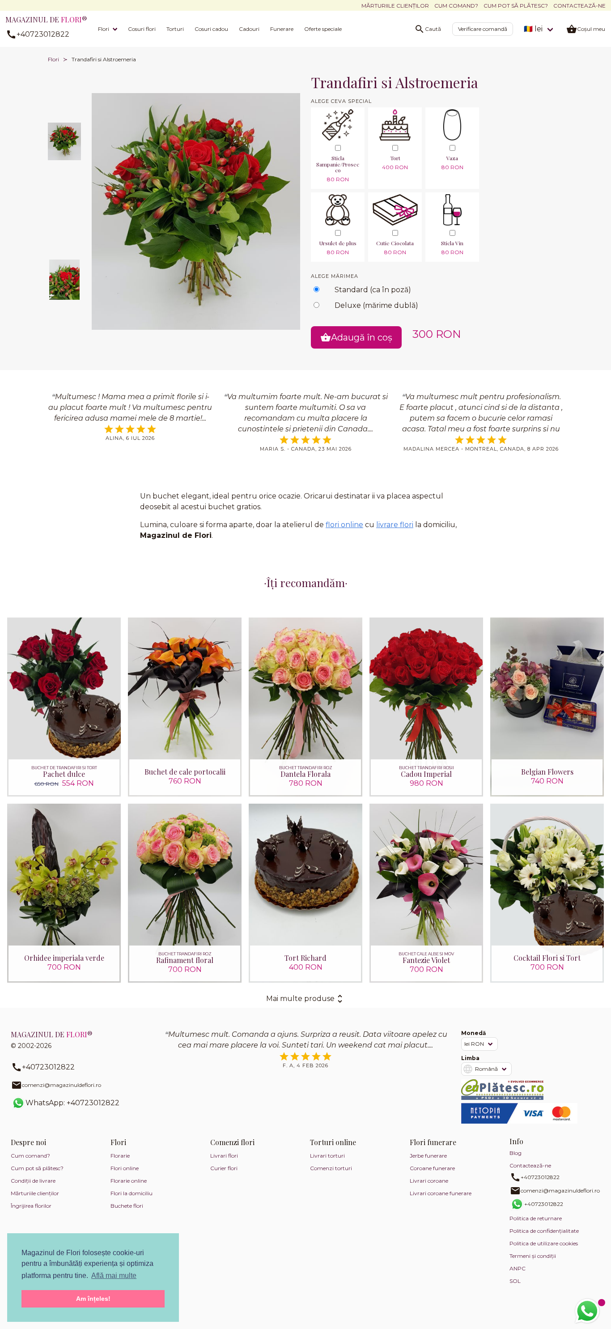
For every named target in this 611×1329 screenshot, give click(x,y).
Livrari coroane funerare (440, 1193)
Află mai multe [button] (113, 1275)
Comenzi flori (232, 1142)
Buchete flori (126, 1205)
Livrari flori (224, 1155)
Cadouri (249, 29)
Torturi (175, 29)
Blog (515, 1153)
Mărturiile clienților (395, 5)
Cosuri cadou (211, 29)
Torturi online (333, 1142)
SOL (515, 1281)
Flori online (124, 1168)
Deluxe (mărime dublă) (376, 305)
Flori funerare (433, 1142)
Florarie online (128, 1180)
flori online (344, 524)
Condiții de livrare (33, 1180)
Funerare (281, 29)
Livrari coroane (429, 1180)
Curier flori (224, 1168)
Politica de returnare (535, 1218)
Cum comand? (456, 5)
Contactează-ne (579, 5)
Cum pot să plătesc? (516, 5)
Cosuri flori (142, 29)
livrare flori (394, 524)
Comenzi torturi (331, 1168)
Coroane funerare (432, 1168)
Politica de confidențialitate (544, 1230)
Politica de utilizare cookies (543, 1243)
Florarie (120, 1155)
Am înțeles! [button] (93, 1298)
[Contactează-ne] (587, 1311)
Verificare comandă (482, 29)
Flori (103, 29)
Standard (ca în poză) (373, 289)
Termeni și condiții (532, 1255)
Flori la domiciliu (131, 1193)
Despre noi (28, 1142)
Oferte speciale (323, 29)
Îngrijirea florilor (31, 1205)
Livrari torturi (327, 1155)
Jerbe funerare (428, 1155)
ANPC (517, 1268)
